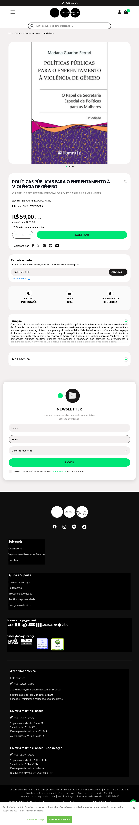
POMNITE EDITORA (33, 206)
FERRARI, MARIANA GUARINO (36, 200)
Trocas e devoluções (20, 593)
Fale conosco (17, 677)
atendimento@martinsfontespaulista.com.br (32, 689)
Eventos (13, 559)
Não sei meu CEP (19, 278)
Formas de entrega (19, 581)
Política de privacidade (21, 599)
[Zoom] (69, 103)
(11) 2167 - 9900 (24, 717)
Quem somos (16, 548)
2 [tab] (69, 166)
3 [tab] (73, 166)
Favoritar (125, 181)
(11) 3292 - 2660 (24, 683)
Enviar (69, 462)
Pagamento (15, 587)
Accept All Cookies (59, 819)
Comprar (82, 234)
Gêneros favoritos (22, 450)
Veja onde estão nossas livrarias (26, 554)
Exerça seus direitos (19, 605)
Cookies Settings (34, 819)
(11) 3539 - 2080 (24, 754)
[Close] (134, 808)
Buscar (32, 26)
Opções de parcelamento (30, 227)
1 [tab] (66, 166)
